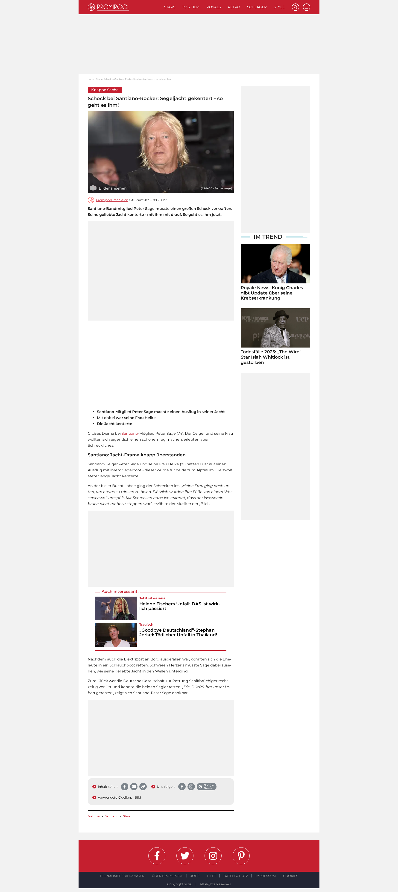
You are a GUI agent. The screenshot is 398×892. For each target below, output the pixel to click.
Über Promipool (167, 876)
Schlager (257, 7)
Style (279, 7)
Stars (169, 7)
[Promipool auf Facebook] (156, 856)
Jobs (194, 876)
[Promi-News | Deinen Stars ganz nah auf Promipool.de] (124, 7)
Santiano (130, 433)
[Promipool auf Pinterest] (241, 856)
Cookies (290, 876)
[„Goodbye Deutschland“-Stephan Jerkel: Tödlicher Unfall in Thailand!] (116, 635)
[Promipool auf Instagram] (213, 856)
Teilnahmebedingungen (122, 876)
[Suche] (295, 7)
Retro (234, 7)
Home (91, 79)
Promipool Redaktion (112, 200)
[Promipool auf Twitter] (185, 856)
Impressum (265, 876)
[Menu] (306, 7)
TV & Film (190, 7)
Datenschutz (235, 876)
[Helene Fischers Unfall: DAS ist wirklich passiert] (116, 608)
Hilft (211, 876)
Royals (214, 7)
